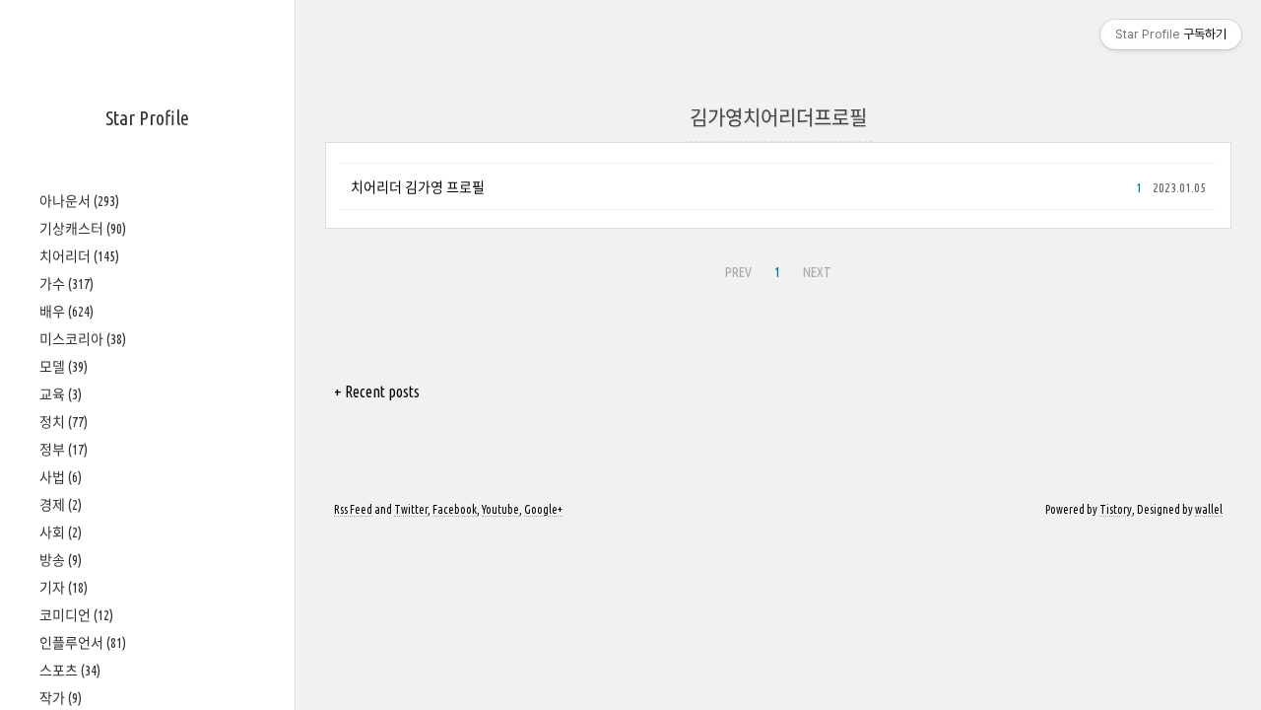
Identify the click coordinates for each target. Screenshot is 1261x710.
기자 (63, 588)
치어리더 (79, 256)
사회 (60, 532)
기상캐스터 (82, 229)
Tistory (1115, 509)
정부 (63, 450)
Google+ (543, 509)
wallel (1209, 509)
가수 (66, 284)
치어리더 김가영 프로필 (418, 187)
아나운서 (79, 201)
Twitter (411, 509)
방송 (60, 560)
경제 (60, 505)
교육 (60, 394)
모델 (63, 367)
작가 (60, 698)
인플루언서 (82, 643)
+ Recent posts (377, 391)
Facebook (454, 509)
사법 (60, 477)
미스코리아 (82, 339)
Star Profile (147, 117)
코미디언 (76, 615)
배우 (66, 312)
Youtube (500, 509)
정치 (63, 422)
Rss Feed (353, 509)
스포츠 (69, 670)
